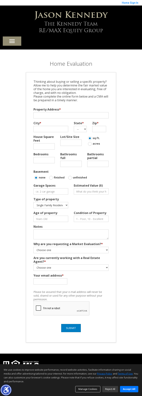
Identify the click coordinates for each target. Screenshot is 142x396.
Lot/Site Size (69, 137)
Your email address (48, 275)
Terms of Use (125, 373)
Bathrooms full (68, 156)
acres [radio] (96, 143)
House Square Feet (43, 138)
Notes (38, 226)
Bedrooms (40, 154)
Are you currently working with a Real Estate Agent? (66, 259)
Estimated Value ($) (88, 185)
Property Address (47, 109)
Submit (71, 328)
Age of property (45, 213)
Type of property (46, 199)
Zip (95, 123)
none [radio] (42, 177)
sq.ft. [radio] (96, 138)
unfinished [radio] (80, 177)
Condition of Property (90, 213)
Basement (41, 171)
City (37, 123)
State (79, 123)
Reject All (110, 389)
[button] (6, 390)
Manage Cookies (87, 389)
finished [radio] (59, 177)
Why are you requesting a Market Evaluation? (68, 244)
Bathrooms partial (95, 156)
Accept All (129, 389)
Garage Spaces (44, 185)
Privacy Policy (104, 373)
